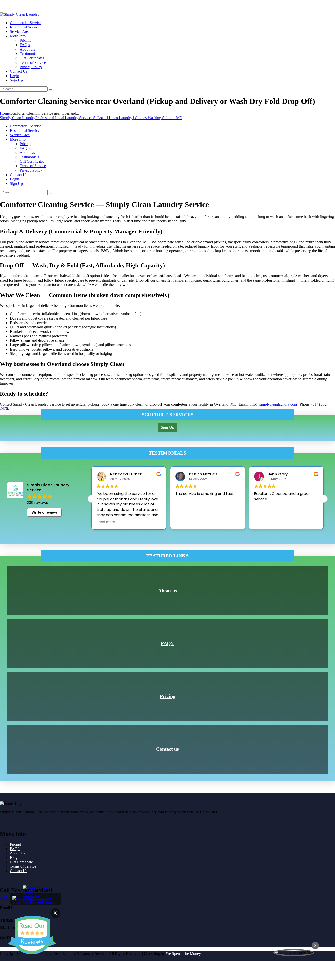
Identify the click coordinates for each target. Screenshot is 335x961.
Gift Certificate (21, 862)
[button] (323, 498)
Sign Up (6, 6)
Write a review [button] (44, 512)
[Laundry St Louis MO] (293, 952)
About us (167, 590)
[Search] (50, 90)
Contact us (167, 749)
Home (5, 113)
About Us (17, 853)
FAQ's (167, 643)
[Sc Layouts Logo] (19, 14)
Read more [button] (106, 522)
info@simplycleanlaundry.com (273, 404)
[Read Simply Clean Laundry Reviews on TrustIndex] (35, 902)
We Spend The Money (183, 953)
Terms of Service (23, 866)
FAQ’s (15, 849)
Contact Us (18, 871)
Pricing (167, 696)
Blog (13, 857)
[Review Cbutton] (31, 935)
